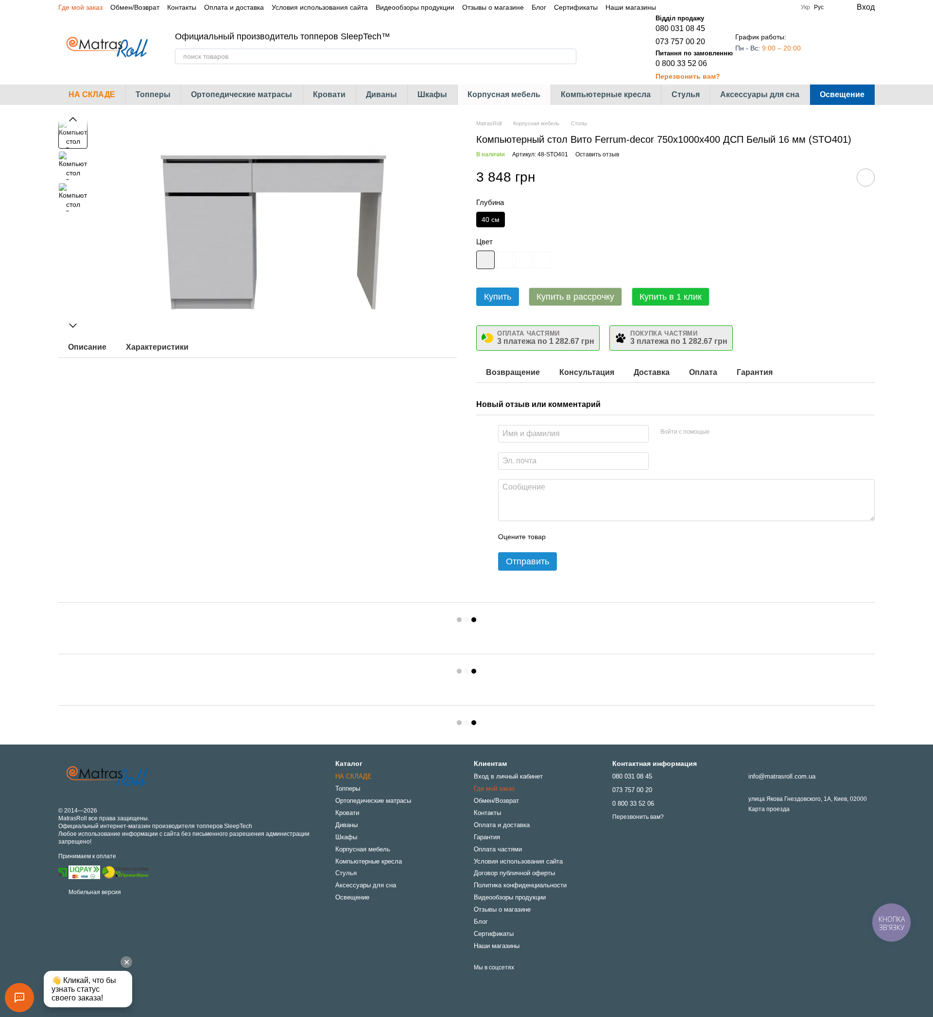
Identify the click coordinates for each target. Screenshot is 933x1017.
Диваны (381, 94)
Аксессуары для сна (759, 94)
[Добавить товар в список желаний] (866, 177)
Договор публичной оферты (514, 873)
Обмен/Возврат (134, 7)
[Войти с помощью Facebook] (720, 432)
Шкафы (432, 94)
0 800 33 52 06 (681, 63)
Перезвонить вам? (688, 76)
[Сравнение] (828, 47)
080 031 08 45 (680, 28)
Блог (539, 7)
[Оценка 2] (577, 536)
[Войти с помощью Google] (736, 432)
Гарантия (487, 837)
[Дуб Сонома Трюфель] (542, 260)
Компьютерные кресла (606, 94)
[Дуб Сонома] (523, 260)
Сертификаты (576, 7)
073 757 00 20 (680, 41)
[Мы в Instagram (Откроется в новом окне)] (681, 7)
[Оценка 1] (562, 536)
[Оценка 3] (593, 536)
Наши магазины (630, 7)
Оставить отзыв (597, 154)
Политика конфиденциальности (520, 885)
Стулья (686, 94)
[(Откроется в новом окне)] (125, 871)
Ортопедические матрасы (241, 94)
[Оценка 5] (624, 536)
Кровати (329, 94)
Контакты (181, 7)
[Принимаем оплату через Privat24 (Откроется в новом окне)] (62, 871)
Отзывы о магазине (493, 7)
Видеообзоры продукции (415, 7)
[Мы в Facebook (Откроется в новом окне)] (670, 7)
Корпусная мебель (503, 94)
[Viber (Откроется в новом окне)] (704, 7)
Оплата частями (498, 849)
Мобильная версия (94, 892)
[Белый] (485, 260)
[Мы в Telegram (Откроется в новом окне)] (693, 7)
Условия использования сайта (320, 7)
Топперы (153, 94)
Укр (805, 7)
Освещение (842, 94)
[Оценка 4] (608, 536)
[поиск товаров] (568, 56)
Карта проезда (769, 809)
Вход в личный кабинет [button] (508, 776)
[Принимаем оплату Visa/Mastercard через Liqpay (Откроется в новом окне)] (84, 871)
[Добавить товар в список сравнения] (838, 177)
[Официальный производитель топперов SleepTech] (107, 776)
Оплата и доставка (234, 7)
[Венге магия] (504, 260)
